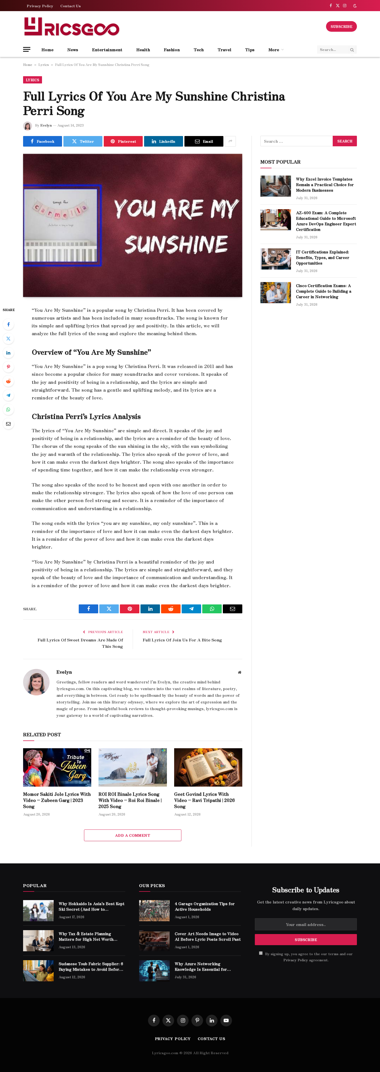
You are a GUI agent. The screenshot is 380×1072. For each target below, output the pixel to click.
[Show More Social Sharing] (230, 141)
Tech (199, 49)
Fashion (172, 49)
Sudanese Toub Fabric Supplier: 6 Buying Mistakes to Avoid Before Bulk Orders (91, 966)
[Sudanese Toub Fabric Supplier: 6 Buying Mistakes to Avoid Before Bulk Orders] (38, 970)
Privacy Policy (40, 5)
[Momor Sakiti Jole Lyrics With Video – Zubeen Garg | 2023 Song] (57, 767)
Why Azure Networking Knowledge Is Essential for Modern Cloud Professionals (202, 966)
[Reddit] (8, 381)
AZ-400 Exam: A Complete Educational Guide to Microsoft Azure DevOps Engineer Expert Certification (326, 221)
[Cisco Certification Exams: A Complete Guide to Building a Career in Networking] (275, 292)
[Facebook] (8, 324)
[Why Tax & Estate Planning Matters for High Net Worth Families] (38, 940)
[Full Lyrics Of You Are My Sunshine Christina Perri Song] (132, 225)
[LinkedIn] (8, 352)
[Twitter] (8, 338)
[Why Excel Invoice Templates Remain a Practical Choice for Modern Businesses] (275, 186)
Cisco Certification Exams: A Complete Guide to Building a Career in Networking (323, 291)
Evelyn (46, 125)
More (273, 49)
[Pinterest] (8, 366)
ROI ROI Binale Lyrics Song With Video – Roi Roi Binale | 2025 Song (130, 800)
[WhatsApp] (8, 409)
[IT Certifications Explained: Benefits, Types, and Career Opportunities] (275, 259)
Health (143, 49)
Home (47, 49)
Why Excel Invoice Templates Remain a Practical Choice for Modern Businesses (325, 184)
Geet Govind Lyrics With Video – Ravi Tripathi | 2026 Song (204, 800)
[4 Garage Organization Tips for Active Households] (154, 910)
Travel (224, 49)
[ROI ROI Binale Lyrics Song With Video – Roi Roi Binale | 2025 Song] (132, 767)
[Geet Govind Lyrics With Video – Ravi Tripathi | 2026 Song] (208, 767)
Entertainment (107, 49)
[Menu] (26, 49)
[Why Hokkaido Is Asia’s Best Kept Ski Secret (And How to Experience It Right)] (38, 910)
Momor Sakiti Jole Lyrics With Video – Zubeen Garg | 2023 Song (57, 800)
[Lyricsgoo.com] (71, 26)
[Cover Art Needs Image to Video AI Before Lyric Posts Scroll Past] (154, 940)
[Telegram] (8, 395)
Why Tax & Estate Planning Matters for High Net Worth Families (86, 936)
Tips (250, 49)
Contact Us (70, 5)
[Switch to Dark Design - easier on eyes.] (354, 6)
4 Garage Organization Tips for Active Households (205, 906)
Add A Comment (132, 835)
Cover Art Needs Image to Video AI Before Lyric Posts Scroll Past (208, 936)
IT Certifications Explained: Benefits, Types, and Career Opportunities (322, 257)
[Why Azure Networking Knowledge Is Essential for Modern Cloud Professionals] (154, 970)
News (72, 49)
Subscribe (341, 26)
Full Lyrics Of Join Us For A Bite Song (182, 640)
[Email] (8, 423)
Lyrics (43, 64)
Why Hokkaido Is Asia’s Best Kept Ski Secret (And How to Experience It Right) (91, 906)
